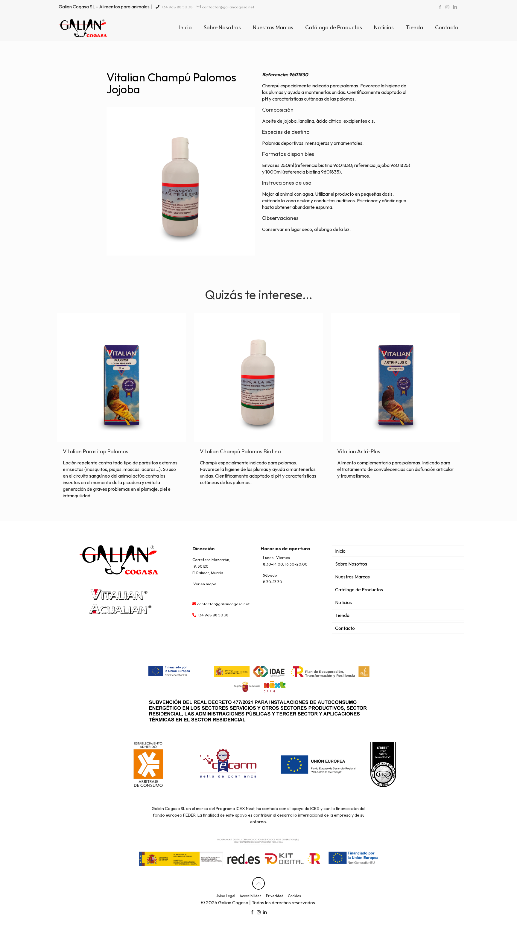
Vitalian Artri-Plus (358, 451)
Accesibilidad (250, 896)
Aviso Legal (225, 896)
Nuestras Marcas (352, 577)
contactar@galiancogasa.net (227, 6)
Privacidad (274, 896)
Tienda (342, 615)
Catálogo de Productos (359, 589)
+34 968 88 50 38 (176, 6)
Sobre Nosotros (351, 564)
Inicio (340, 551)
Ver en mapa (204, 583)
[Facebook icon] (440, 7)
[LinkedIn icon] (455, 7)
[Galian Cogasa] (83, 27)
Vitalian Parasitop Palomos (95, 451)
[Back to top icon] (258, 883)
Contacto (345, 628)
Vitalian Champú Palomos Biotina (240, 451)
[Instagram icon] (447, 7)
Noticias (343, 602)
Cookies (294, 896)
